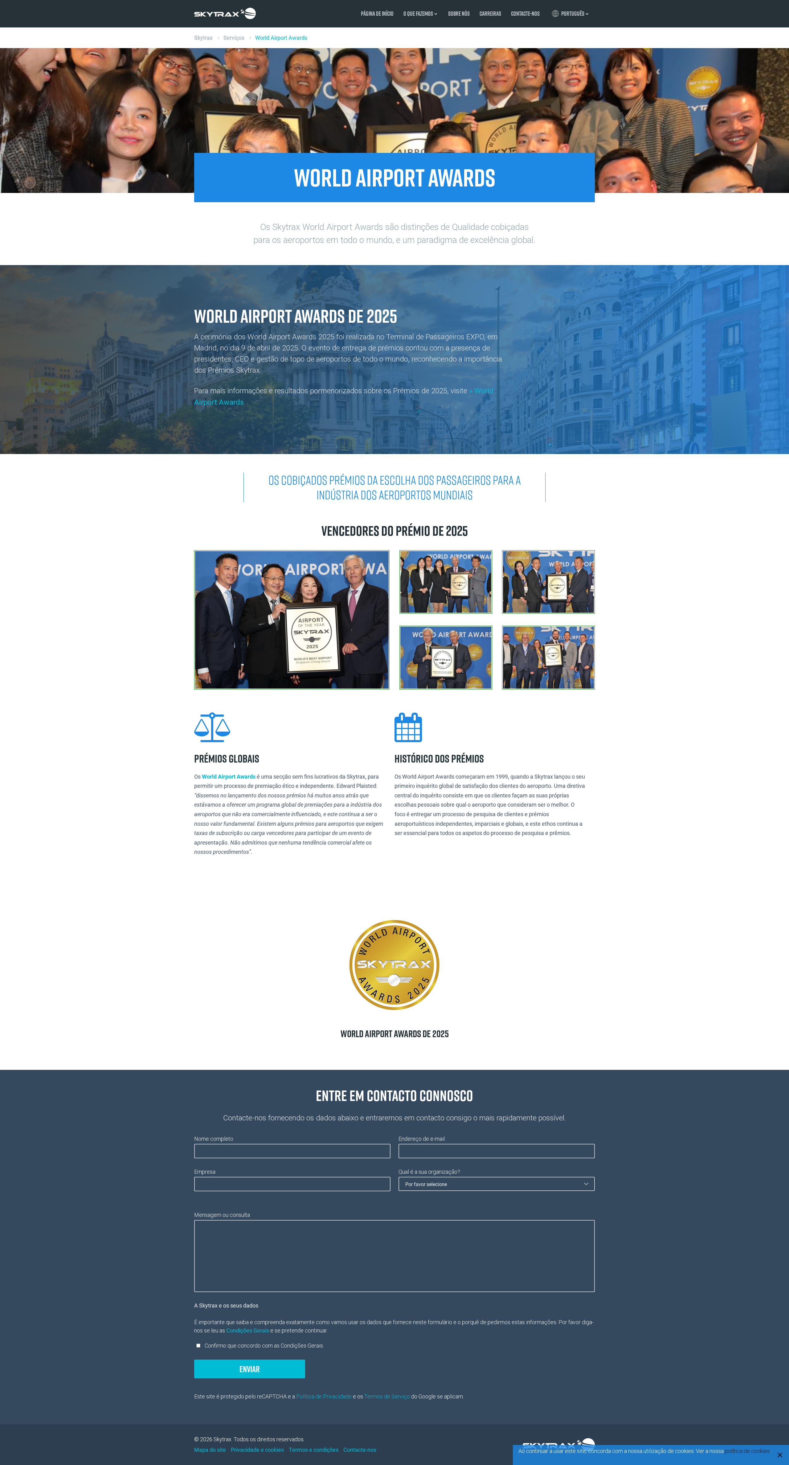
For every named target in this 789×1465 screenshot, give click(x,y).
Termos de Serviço (387, 1396)
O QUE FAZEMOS (418, 14)
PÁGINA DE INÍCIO (377, 14)
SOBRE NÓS (459, 14)
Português (572, 14)
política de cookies (747, 1451)
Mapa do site (210, 1449)
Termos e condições (313, 1449)
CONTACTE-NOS (525, 14)
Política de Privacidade (324, 1396)
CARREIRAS (490, 14)
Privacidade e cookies (257, 1449)
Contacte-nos (359, 1449)
